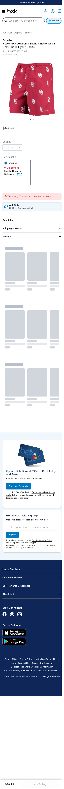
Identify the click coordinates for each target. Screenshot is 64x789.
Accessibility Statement (42, 663)
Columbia (7, 40)
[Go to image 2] (33, 119)
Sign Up (12, 534)
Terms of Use (11, 659)
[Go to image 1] (30, 119)
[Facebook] (4, 614)
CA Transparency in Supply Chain (19, 671)
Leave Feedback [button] (11, 569)
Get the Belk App (11, 625)
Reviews (6, 236)
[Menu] (3, 11)
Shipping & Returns (12, 228)
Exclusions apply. (29, 542)
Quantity (6, 141)
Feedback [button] (52, 671)
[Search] (5, 21)
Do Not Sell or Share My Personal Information (32, 667)
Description (8, 220)
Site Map (42, 671)
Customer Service (12, 577)
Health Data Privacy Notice (47, 659)
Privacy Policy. (15, 542)
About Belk (8, 594)
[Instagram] (19, 614)
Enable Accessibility (20, 663)
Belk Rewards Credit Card (16, 585)
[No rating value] (9, 54)
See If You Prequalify (18, 486)
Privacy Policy (26, 659)
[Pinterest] (12, 614)
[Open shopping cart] (60, 11)
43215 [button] (19, 174)
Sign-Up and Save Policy (42, 540)
